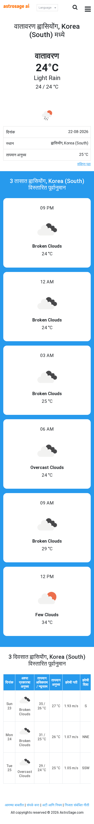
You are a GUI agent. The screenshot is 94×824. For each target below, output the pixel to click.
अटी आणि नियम (52, 805)
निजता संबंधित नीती (77, 805)
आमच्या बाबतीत (15, 805)
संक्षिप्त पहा (84, 164)
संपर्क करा (33, 805)
